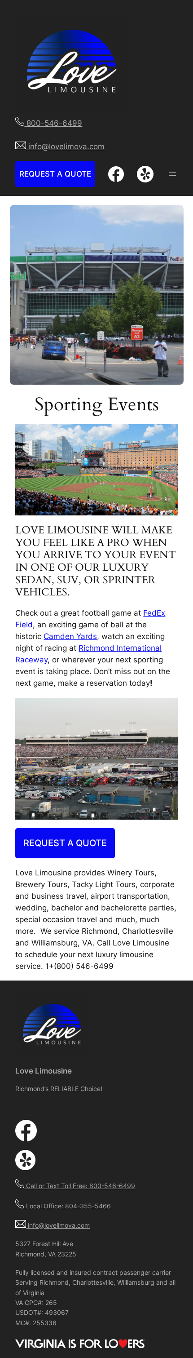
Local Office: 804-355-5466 (67, 1206)
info (34, 146)
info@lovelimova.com (58, 1225)
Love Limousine (43, 1070)
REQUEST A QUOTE (55, 173)
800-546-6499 (53, 123)
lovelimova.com (77, 146)
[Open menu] (172, 174)
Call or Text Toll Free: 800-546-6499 (79, 1185)
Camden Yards (70, 636)
